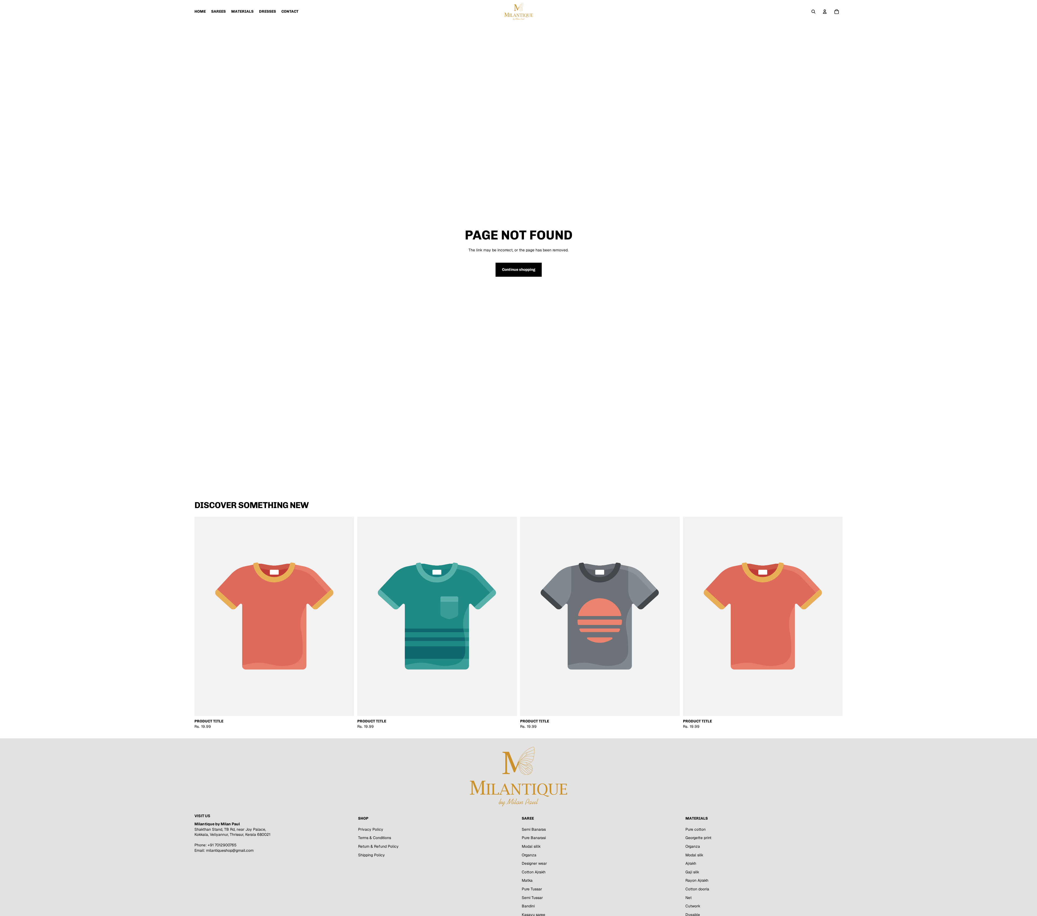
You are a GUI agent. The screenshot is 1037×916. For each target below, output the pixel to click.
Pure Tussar (532, 889)
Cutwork (692, 906)
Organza (529, 854)
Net (688, 897)
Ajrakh (690, 863)
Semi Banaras (534, 829)
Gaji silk (692, 871)
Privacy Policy (370, 829)
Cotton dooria (697, 889)
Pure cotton (695, 829)
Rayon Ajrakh (696, 880)
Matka (527, 880)
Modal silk (694, 854)
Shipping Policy (371, 854)
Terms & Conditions (374, 837)
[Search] (813, 12)
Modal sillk (531, 846)
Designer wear (534, 863)
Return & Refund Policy (378, 846)
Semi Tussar (532, 897)
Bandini (528, 906)
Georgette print (698, 837)
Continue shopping (518, 269)
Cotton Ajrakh (534, 871)
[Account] (825, 12)
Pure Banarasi (534, 837)
